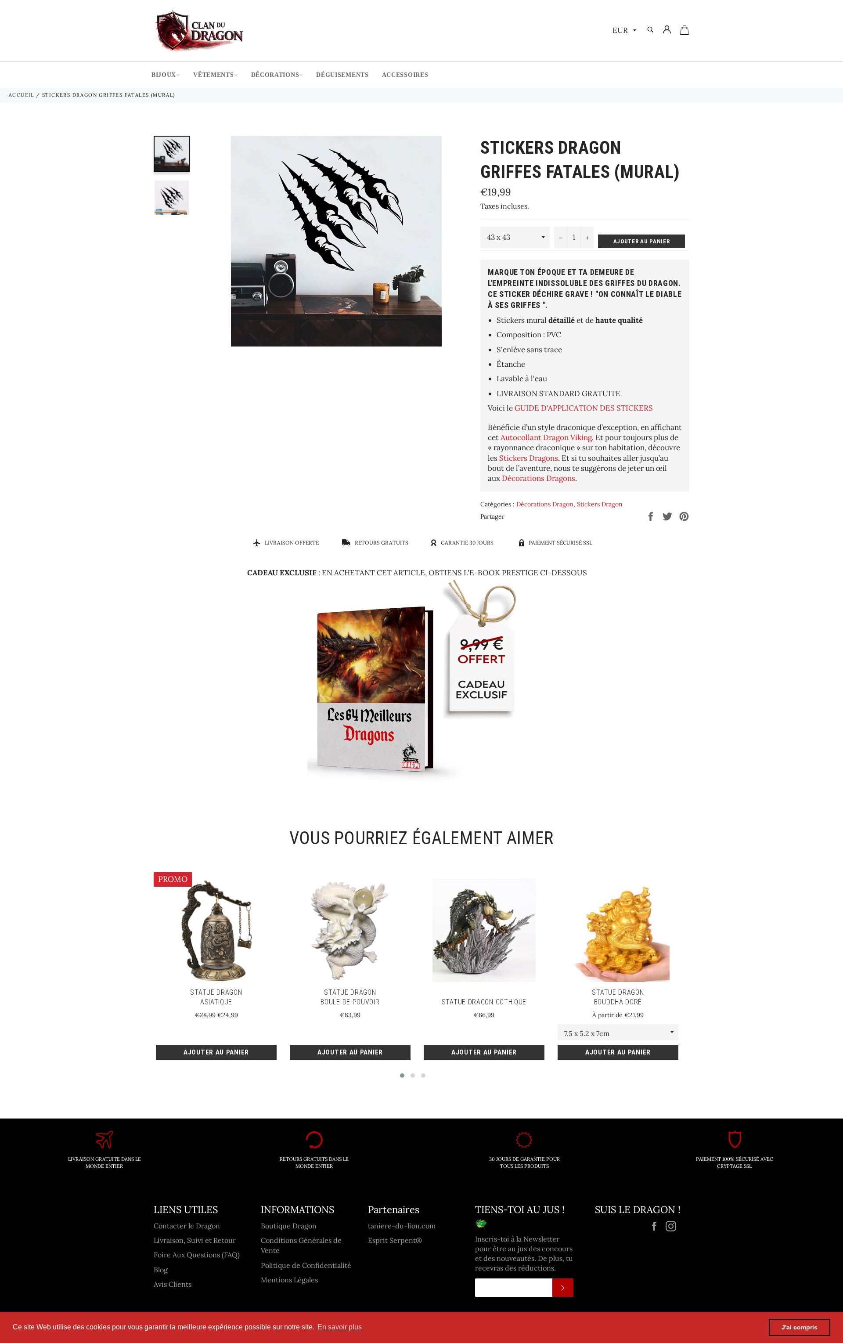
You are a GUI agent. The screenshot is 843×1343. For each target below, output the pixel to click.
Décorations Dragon (544, 504)
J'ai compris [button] (800, 1327)
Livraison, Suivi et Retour (195, 1240)
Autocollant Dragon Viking (546, 437)
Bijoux (163, 75)
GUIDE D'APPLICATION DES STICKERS (584, 408)
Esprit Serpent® (395, 1240)
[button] (402, 1075)
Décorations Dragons (538, 478)
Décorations (275, 75)
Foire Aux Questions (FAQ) (197, 1254)
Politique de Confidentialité (306, 1265)
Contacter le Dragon (187, 1225)
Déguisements (342, 75)
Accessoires (405, 75)
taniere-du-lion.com (402, 1225)
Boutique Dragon (289, 1225)
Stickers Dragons (528, 458)
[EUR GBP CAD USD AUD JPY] (623, 31)
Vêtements (213, 75)
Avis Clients (172, 1284)
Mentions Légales (289, 1279)
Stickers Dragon (600, 504)
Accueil (21, 95)
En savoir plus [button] (339, 1327)
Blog (161, 1269)
